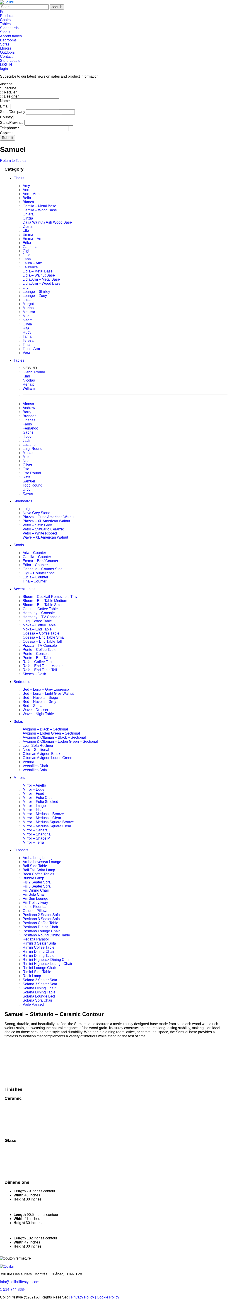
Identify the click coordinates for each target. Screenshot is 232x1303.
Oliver (27, 465)
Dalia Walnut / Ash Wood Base (47, 222)
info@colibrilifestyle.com (19, 1282)
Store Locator (11, 60)
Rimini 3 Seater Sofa (39, 943)
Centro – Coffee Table (40, 609)
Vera (26, 353)
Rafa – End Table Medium (43, 666)
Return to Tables (13, 160)
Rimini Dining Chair (38, 951)
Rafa (26, 477)
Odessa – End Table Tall (42, 641)
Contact (6, 56)
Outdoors (7, 52)
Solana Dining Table (39, 992)
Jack (26, 440)
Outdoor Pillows (35, 911)
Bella (27, 198)
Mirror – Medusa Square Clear (47, 826)
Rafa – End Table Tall (40, 670)
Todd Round (32, 485)
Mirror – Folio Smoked (40, 802)
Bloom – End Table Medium (45, 601)
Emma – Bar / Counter (40, 561)
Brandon (29, 416)
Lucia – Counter (35, 577)
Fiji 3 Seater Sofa (37, 886)
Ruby (27, 332)
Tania (27, 336)
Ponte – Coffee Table (39, 650)
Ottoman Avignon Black (41, 754)
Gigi (26, 251)
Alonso (28, 404)
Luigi (27, 509)
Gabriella (30, 247)
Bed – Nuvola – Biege (40, 697)
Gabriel (28, 432)
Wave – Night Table (38, 714)
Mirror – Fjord (33, 793)
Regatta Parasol (36, 939)
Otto (26, 469)
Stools (5, 32)
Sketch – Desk (34, 674)
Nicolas (29, 380)
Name (5, 101)
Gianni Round (34, 372)
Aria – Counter (34, 553)
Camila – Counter (37, 557)
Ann (26, 190)
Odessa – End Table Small (44, 637)
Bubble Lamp (33, 878)
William (29, 388)
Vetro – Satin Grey (37, 525)
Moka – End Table (37, 629)
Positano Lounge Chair (41, 931)
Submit (7, 138)
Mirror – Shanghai (37, 834)
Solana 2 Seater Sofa (40, 980)
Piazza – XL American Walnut (46, 521)
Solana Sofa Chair (37, 1000)
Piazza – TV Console (40, 645)
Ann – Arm (31, 194)
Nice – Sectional (36, 750)
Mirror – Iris (32, 810)
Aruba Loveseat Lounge (42, 862)
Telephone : (10, 128)
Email (5, 106)
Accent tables (11, 36)
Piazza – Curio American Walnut (49, 517)
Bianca (28, 202)
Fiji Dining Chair (36, 890)
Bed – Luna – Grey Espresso (46, 689)
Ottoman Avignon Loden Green (47, 758)
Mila (26, 316)
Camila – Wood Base (40, 210)
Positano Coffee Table (40, 923)
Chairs (5, 20)
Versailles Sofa (35, 770)
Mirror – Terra (33, 842)
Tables (5, 24)
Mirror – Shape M (36, 838)
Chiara (28, 214)
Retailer (10, 92)
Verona (28, 762)
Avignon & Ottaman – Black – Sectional (54, 737)
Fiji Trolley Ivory (35, 902)
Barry (27, 412)
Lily (25, 287)
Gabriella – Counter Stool (43, 569)
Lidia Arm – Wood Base (41, 283)
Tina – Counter (34, 581)
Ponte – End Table (37, 658)
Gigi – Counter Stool (39, 573)
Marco (28, 453)
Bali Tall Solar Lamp (39, 870)
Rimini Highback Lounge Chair (47, 964)
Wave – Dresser (35, 710)
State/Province (12, 122)
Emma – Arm (33, 239)
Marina (28, 308)
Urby (26, 489)
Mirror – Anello (34, 785)
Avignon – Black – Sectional (45, 729)
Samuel (29, 481)
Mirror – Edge (33, 789)
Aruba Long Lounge (39, 858)
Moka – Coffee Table (39, 625)
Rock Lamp (32, 976)
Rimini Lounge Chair (39, 968)
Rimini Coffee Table (38, 947)
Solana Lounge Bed (39, 996)
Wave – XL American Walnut (45, 537)
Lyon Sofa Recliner (38, 745)
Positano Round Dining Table (46, 935)
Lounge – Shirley (36, 292)
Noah (27, 461)
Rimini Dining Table (38, 955)
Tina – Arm (31, 349)
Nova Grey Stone (36, 513)
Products (7, 16)
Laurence (30, 267)
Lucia (27, 300)
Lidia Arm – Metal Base (41, 279)
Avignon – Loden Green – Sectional (51, 733)
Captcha (7, 133)
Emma (28, 234)
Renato (28, 384)
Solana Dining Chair (39, 988)
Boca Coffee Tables (38, 874)
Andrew (29, 408)
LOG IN (6, 65)
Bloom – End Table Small (43, 605)
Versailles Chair (35, 766)
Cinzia (28, 218)
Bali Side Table (35, 866)
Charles (29, 420)
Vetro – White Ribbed (40, 533)
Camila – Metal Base (39, 206)
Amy (26, 186)
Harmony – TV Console (41, 617)
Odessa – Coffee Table (41, 633)
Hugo (27, 436)
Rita (26, 328)
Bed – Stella (32, 706)
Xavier (28, 493)
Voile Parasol (33, 1004)
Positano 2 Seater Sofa (41, 915)
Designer (11, 96)
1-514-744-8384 (13, 1289)
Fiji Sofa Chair (34, 894)
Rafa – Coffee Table (39, 662)
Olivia (27, 324)
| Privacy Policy (82, 1297)
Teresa (28, 340)
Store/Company (13, 112)
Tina (26, 344)
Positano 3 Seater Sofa (41, 919)
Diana (27, 226)
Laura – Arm (32, 263)
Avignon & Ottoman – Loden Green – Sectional (60, 741)
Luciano (29, 444)
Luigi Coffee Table (37, 621)
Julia (26, 255)
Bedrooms (8, 40)
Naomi (28, 320)
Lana (27, 259)
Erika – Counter (35, 565)
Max (26, 457)
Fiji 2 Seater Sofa (37, 882)
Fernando (30, 428)
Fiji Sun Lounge (35, 898)
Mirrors (5, 48)
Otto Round (32, 473)
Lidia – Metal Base (38, 271)
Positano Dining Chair (40, 927)
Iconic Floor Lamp (37, 907)
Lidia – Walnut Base (39, 275)
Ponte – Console (36, 654)
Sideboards (9, 28)
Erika (27, 243)
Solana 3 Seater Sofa (40, 984)
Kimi (26, 376)
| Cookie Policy (107, 1297)
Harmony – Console (39, 613)
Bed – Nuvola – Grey (39, 702)
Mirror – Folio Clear (38, 797)
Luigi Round (32, 449)
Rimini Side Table (37, 972)
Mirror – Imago (34, 806)
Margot (28, 304)
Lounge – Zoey (35, 296)
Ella (26, 230)
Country (7, 117)
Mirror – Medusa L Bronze (43, 814)
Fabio (27, 424)
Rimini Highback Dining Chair (47, 960)
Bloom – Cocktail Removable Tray (50, 597)
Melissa (29, 312)
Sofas (4, 44)
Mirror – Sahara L (37, 830)
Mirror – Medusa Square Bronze (48, 822)
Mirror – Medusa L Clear (42, 818)
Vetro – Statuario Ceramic (43, 529)
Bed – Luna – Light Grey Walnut (48, 693)
